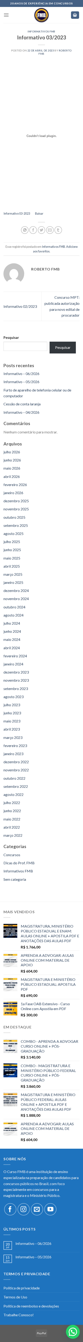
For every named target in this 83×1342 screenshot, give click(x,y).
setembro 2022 (15, 786)
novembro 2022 (16, 770)
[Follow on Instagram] (24, 1209)
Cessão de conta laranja (22, 404)
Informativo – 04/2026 (21, 412)
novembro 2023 (16, 680)
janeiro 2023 (13, 753)
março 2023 (12, 737)
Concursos (11, 854)
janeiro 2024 (13, 664)
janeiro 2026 (13, 492)
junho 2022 (12, 810)
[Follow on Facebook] (10, 1209)
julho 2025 (11, 541)
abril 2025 (11, 566)
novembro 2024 (16, 598)
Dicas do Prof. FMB (19, 863)
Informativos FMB (41, 31)
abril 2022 (11, 827)
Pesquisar (11, 338)
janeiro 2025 (13, 582)
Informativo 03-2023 (16, 213)
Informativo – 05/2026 (21, 381)
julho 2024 (11, 623)
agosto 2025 (13, 533)
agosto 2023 (13, 696)
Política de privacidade (21, 1288)
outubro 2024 (14, 607)
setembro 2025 (15, 525)
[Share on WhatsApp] (25, 230)
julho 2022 (11, 802)
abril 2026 (11, 476)
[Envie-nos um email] (37, 1209)
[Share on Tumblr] (58, 230)
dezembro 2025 (16, 501)
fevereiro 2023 (15, 745)
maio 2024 (11, 639)
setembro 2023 (15, 688)
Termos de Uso (15, 1297)
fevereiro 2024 (15, 656)
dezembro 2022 (16, 762)
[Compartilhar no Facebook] (33, 230)
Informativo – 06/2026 (21, 373)
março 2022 (12, 835)
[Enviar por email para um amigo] (50, 230)
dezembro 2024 (16, 590)
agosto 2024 (13, 615)
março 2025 (12, 574)
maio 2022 (11, 819)
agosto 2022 (13, 794)
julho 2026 (11, 452)
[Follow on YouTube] (50, 1209)
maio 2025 (11, 558)
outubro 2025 (14, 517)
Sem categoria (14, 879)
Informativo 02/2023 (20, 306)
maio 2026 (11, 468)
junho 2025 (12, 549)
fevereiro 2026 (15, 484)
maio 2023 (11, 721)
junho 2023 (12, 713)
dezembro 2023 (16, 672)
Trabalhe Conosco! (18, 1315)
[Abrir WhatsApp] (71, 1330)
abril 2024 (11, 648)
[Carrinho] (75, 15)
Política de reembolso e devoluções (31, 1306)
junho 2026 (12, 460)
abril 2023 (11, 729)
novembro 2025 (16, 509)
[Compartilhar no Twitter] (41, 230)
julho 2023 (11, 705)
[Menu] (6, 15)
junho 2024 (12, 631)
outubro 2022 (14, 778)
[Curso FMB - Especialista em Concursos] (41, 15)
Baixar (39, 213)
